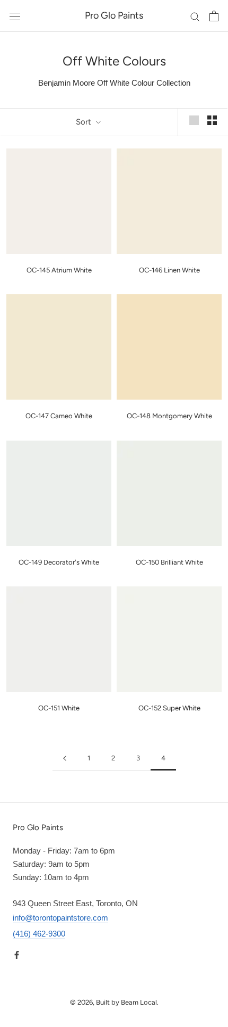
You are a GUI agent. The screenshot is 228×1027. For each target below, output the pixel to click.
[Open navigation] (15, 16)
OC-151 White (59, 708)
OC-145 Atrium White (59, 270)
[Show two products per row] (212, 120)
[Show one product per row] (194, 120)
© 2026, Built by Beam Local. (114, 1002)
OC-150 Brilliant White (169, 562)
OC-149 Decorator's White (59, 562)
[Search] (195, 16)
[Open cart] (213, 16)
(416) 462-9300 (39, 933)
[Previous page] (64, 758)
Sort (84, 122)
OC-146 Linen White (169, 270)
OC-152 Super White (169, 708)
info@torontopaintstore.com (60, 917)
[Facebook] (17, 954)
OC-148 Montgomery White (169, 416)
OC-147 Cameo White (58, 416)
